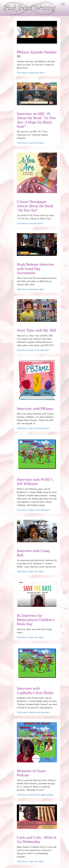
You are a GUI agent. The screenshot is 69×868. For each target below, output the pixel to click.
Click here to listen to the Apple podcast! (35, 795)
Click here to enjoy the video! (30, 571)
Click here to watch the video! (30, 73)
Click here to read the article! (30, 223)
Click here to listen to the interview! (33, 350)
